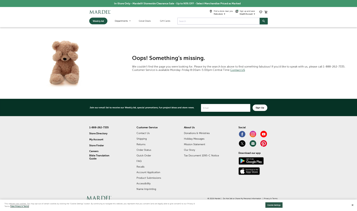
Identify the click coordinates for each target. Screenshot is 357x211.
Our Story (189, 149)
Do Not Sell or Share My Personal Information (242, 198)
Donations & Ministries (197, 133)
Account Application (148, 172)
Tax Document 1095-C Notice (201, 155)
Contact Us (143, 133)
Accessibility (144, 183)
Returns (141, 144)
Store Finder (96, 145)
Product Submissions (149, 177)
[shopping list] (260, 12)
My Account (96, 139)
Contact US (237, 69)
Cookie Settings (274, 205)
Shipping (142, 138)
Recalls (140, 166)
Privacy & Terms (271, 198)
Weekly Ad (98, 21)
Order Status (144, 149)
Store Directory (98, 133)
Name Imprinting (146, 189)
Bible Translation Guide (99, 157)
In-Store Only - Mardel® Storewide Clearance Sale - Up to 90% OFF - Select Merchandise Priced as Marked (177, 3)
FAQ (139, 161)
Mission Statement (194, 144)
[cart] (266, 12)
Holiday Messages (194, 138)
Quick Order (144, 155)
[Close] (352, 205)
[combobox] (218, 21)
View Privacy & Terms (20, 206)
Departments (121, 21)
